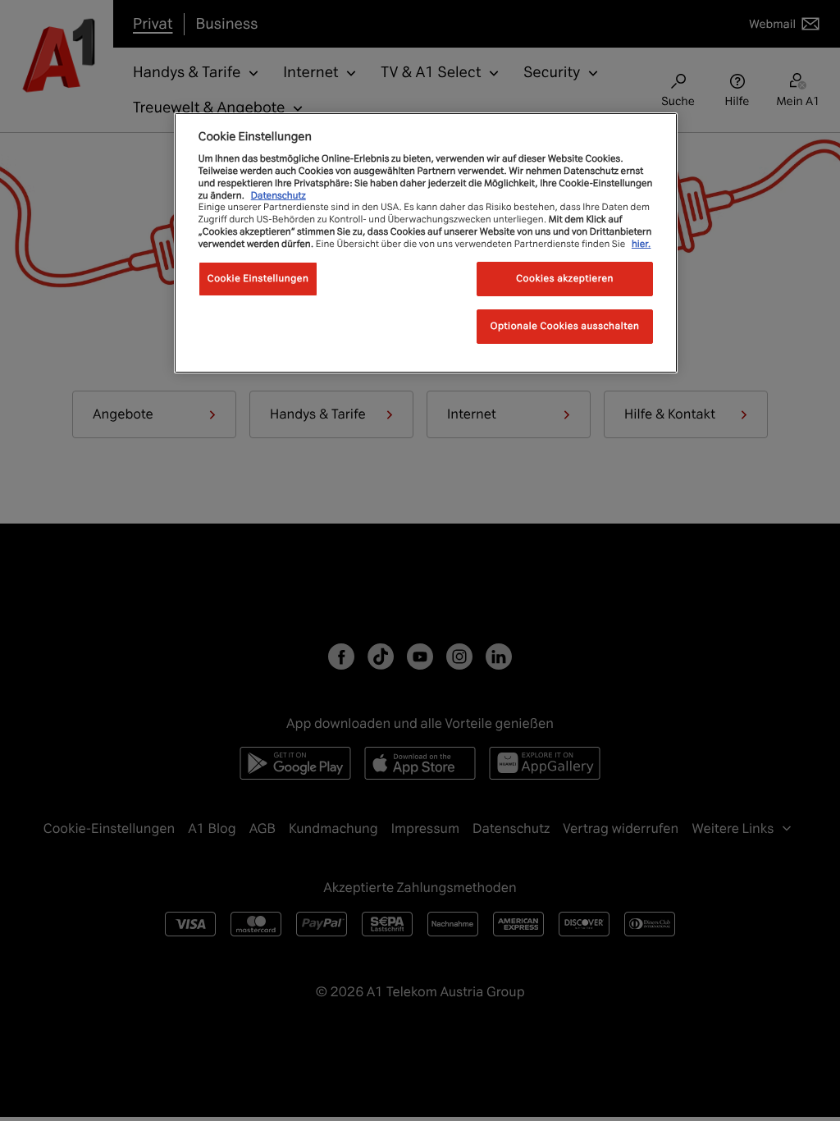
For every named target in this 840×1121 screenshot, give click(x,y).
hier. (641, 243)
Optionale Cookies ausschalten (565, 326)
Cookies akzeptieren (565, 278)
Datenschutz (278, 195)
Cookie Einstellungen (258, 278)
